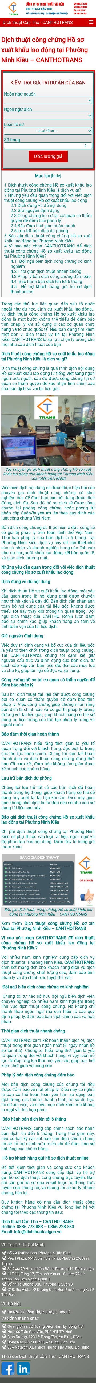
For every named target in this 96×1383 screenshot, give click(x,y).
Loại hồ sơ (14, 124)
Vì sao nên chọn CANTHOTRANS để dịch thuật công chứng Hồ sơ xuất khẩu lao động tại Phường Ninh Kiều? (48, 251)
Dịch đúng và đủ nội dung (38, 205)
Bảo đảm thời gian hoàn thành (43, 225)
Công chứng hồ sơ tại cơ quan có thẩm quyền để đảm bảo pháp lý (51, 218)
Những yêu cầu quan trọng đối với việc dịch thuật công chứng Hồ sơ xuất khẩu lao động (48, 198)
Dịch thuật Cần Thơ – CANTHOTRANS (37, 1221)
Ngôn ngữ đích (18, 109)
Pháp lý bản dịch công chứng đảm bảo (51, 276)
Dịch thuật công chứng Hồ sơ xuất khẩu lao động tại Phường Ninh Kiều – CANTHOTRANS (44, 50)
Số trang (12, 139)
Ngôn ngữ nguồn (20, 94)
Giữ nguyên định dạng (35, 210)
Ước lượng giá (48, 156)
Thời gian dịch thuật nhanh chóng (46, 271)
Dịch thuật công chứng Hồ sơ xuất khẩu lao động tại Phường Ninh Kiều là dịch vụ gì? (48, 188)
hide (56, 175)
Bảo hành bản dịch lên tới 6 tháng (46, 281)
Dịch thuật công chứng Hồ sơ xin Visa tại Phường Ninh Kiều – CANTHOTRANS (48, 926)
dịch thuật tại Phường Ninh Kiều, (32, 962)
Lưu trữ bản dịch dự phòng (39, 230)
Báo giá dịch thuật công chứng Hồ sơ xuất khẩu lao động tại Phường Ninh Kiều (48, 238)
